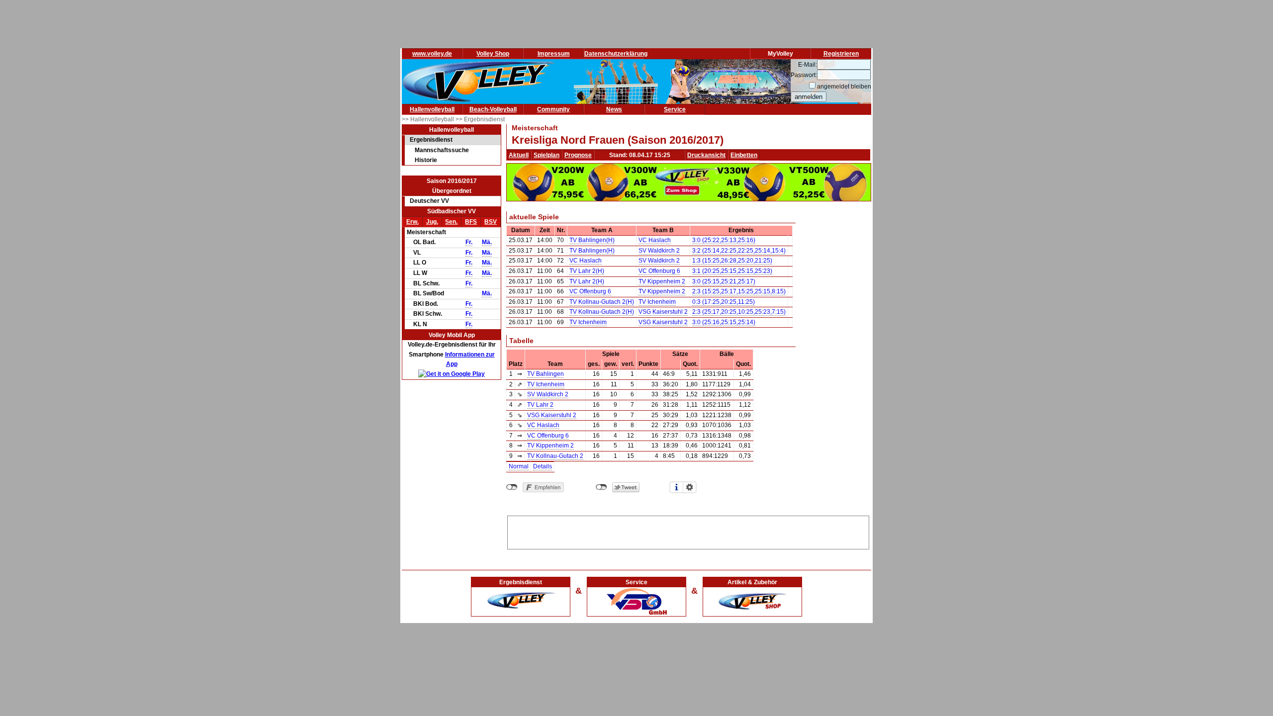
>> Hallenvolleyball (428, 119)
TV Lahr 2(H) (586, 271)
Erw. (412, 221)
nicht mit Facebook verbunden (512, 487)
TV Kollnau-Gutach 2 (555, 455)
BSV (490, 221)
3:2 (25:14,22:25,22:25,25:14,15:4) (739, 250)
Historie (426, 160)
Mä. (487, 242)
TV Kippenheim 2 (661, 281)
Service (675, 109)
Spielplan (546, 155)
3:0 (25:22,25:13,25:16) (723, 240)
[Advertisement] (688, 531)
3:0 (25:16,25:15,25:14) (723, 322)
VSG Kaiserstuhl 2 (663, 311)
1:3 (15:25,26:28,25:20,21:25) (732, 260)
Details (542, 466)
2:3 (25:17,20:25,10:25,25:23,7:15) (739, 311)
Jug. (432, 221)
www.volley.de (432, 53)
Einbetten (743, 155)
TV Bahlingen (545, 373)
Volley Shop (492, 53)
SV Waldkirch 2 (659, 250)
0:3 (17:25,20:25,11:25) (723, 301)
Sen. (451, 221)
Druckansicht (706, 155)
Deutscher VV (429, 200)
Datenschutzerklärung (615, 53)
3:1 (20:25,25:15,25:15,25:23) (732, 271)
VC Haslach (654, 240)
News (614, 109)
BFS (471, 221)
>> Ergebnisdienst (480, 119)
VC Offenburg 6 (659, 271)
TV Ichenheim (657, 301)
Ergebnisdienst (431, 139)
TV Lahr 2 (540, 404)
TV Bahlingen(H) (592, 240)
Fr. (468, 242)
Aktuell (519, 155)
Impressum (554, 53)
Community (553, 109)
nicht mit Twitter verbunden (601, 487)
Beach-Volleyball (493, 109)
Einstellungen (690, 487)
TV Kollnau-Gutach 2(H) (601, 301)
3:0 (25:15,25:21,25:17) (723, 281)
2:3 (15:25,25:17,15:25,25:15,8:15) (739, 291)
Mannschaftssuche (442, 150)
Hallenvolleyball (432, 109)
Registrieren (841, 53)
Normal (519, 466)
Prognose (578, 155)
